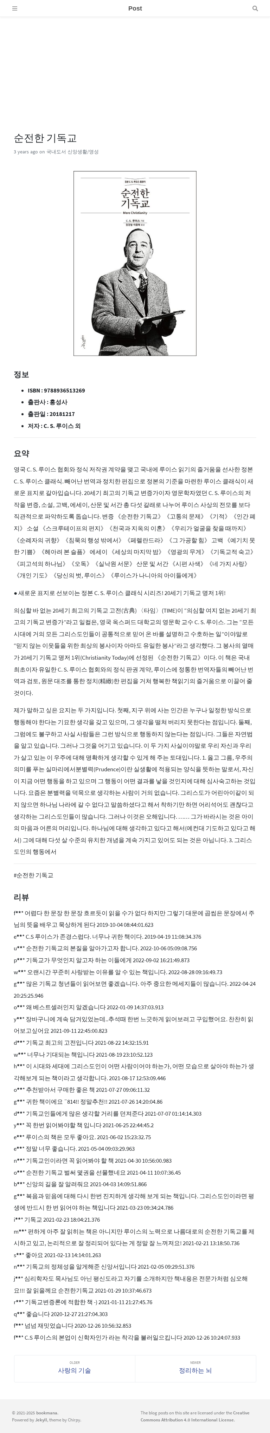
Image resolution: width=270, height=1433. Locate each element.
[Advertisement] (135, 66)
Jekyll (41, 1419)
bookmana (46, 1412)
